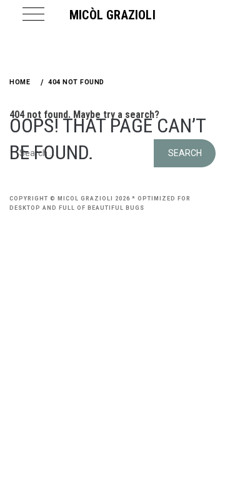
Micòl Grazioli (112, 14)
